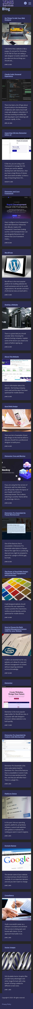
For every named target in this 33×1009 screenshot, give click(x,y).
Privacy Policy (6, 1004)
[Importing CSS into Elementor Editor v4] (16, 149)
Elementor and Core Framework (12, 192)
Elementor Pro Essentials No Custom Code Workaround (15, 736)
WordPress (9, 253)
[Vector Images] (16, 961)
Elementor (8, 683)
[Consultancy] (16, 909)
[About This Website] (16, 370)
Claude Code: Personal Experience (13, 75)
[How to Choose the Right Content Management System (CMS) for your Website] (16, 645)
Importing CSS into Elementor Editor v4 (16, 134)
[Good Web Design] (16, 420)
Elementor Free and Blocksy (15, 456)
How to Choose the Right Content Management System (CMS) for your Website (16, 629)
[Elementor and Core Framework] (16, 207)
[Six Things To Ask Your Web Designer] (16, 34)
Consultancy (9, 895)
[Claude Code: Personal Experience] (16, 90)
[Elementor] (16, 697)
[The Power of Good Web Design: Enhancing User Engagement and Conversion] (16, 589)
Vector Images (10, 947)
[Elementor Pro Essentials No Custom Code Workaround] (16, 751)
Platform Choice (11, 794)
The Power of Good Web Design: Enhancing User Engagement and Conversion (16, 573)
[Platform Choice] (16, 807)
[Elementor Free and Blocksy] (16, 470)
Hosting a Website (11, 305)
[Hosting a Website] (16, 318)
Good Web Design (11, 406)
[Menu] (29, 3)
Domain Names (10, 846)
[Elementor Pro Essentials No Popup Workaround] (16, 529)
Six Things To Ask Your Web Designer (15, 19)
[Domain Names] (16, 859)
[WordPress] (16, 266)
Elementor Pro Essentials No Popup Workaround (15, 514)
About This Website (12, 357)
